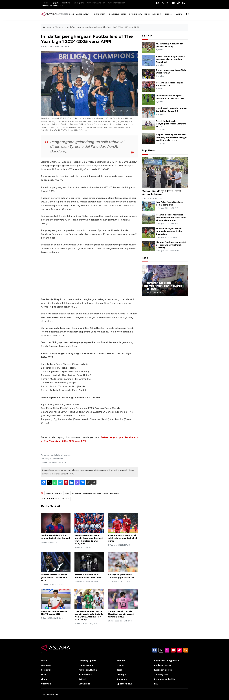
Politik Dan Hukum (117, 14)
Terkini (45, 3)
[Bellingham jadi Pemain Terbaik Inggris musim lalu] (123, 562)
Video (44, 679)
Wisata (120, 665)
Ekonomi (169, 14)
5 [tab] (172, 297)
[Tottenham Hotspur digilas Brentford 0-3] (148, 86)
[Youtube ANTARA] (173, 3)
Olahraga (59, 27)
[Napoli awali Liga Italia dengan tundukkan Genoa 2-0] (148, 112)
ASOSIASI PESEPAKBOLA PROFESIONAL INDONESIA (95, 493)
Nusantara (46, 684)
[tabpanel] (165, 280)
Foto (145, 258)
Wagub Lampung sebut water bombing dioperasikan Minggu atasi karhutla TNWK (171, 137)
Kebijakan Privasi (162, 665)
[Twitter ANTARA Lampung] (162, 3)
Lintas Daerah (100, 14)
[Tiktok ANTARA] (178, 3)
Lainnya (179, 14)
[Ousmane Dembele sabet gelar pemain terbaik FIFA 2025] (56, 562)
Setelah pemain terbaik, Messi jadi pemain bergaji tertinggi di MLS (121, 614)
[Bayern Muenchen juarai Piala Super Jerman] (148, 74)
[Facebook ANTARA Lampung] (157, 3)
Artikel (147, 14)
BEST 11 (65, 499)
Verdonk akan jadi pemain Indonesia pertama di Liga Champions (169, 231)
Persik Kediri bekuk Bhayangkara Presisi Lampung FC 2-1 (171, 124)
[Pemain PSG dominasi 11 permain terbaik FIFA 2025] (89, 562)
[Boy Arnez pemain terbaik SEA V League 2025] (56, 598)
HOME (71, 14)
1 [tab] (157, 297)
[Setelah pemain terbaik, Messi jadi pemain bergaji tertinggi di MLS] (123, 598)
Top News (66, 3)
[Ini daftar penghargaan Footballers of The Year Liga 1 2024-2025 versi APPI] (165, 172)
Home (48, 27)
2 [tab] (161, 297)
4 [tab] (169, 297)
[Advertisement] (89, 275)
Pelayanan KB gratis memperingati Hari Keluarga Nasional (163, 285)
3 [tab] (165, 297)
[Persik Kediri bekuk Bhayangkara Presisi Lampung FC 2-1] (148, 125)
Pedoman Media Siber (165, 679)
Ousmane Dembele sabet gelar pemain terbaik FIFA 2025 (54, 578)
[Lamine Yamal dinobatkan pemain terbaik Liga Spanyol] (56, 522)
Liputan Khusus (124, 684)
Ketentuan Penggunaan (166, 660)
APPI (67, 493)
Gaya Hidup (157, 14)
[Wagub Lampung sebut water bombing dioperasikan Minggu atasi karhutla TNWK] (148, 138)
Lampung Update (83, 14)
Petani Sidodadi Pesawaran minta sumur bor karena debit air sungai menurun (171, 218)
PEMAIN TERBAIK (54, 493)
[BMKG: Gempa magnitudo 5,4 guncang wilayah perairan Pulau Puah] (148, 60)
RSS (156, 684)
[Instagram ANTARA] (168, 3)
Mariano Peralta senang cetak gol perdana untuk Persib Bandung (171, 245)
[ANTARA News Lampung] (54, 14)
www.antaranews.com (96, 3)
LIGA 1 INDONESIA (50, 499)
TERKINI (147, 35)
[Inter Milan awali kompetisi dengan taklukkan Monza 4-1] (148, 99)
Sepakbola (121, 679)
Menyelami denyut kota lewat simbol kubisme (161, 192)
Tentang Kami (78, 3)
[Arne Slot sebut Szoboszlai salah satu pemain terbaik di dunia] (123, 522)
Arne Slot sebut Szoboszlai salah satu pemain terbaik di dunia (122, 538)
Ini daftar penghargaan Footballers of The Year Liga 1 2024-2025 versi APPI (103, 27)
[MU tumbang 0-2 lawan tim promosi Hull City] (148, 47)
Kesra (119, 670)
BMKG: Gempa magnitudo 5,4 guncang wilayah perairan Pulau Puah (170, 59)
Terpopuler (54, 3)
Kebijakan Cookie (163, 670)
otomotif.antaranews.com (52, 6)
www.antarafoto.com (116, 3)
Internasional (135, 14)
